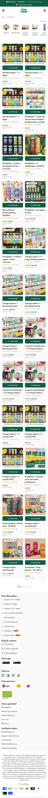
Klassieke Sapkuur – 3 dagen (10, 74)
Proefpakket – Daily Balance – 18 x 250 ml (33, 568)
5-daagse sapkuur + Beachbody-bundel (32, 304)
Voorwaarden (6, 740)
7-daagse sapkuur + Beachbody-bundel (10, 304)
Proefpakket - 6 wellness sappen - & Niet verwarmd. (11, 259)
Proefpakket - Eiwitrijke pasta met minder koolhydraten (34, 479)
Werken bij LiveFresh (9, 711)
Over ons (4, 719)
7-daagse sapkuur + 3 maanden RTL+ (10, 435)
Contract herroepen (9, 748)
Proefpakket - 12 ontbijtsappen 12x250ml (34, 164)
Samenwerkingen (8, 715)
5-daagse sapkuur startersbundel (9, 568)
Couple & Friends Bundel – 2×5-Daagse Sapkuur (12, 391)
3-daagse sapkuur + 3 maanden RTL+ (10, 478)
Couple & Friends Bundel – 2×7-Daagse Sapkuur (34, 391)
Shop (3, 17)
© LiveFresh (24, 784)
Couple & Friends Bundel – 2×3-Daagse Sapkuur (34, 347)
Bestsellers (11, 17)
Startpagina (5, 707)
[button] (3, 10)
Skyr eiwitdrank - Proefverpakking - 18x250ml (9, 213)
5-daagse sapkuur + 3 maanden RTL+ (33, 435)
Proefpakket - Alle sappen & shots (35, 211)
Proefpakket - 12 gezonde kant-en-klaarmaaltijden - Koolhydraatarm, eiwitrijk (35, 119)
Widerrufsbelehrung (9, 744)
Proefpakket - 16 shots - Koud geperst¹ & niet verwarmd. (11, 166)
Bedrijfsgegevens (8, 731)
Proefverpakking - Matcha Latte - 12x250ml (12, 524)
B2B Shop (5, 723)
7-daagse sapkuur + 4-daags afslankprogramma (35, 258)
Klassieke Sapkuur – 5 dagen (33, 74)
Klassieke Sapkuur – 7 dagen (10, 118)
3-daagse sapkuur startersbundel (32, 524)
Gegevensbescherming (10, 736)
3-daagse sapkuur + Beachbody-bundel (10, 347)
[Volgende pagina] (28, 585)
